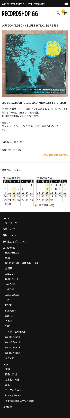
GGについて (9, 229)
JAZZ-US (10, 273)
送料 (7, 369)
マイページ (11, 223)
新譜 (7, 257)
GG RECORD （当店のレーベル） (23, 263)
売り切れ (10, 358)
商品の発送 (11, 374)
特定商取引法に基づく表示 (19, 400)
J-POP (8, 300)
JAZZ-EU (10, 284)
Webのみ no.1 (12, 337)
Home (6, 218)
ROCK (8, 305)
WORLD (9, 315)
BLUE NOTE (12, 279)
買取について (10, 235)
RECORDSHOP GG (20, 13)
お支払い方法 (12, 379)
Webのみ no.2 (12, 342)
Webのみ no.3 (12, 347)
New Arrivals (12, 252)
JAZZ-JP (9, 289)
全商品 (8, 268)
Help (5, 364)
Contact (7, 406)
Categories (9, 247)
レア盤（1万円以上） (16, 331)
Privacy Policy (13, 395)
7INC (7, 326)
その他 (8, 321)
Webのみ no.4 (12, 352)
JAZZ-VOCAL (12, 294)
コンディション (13, 390)
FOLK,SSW (10, 310)
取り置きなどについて (14, 241)
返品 (7, 385)
